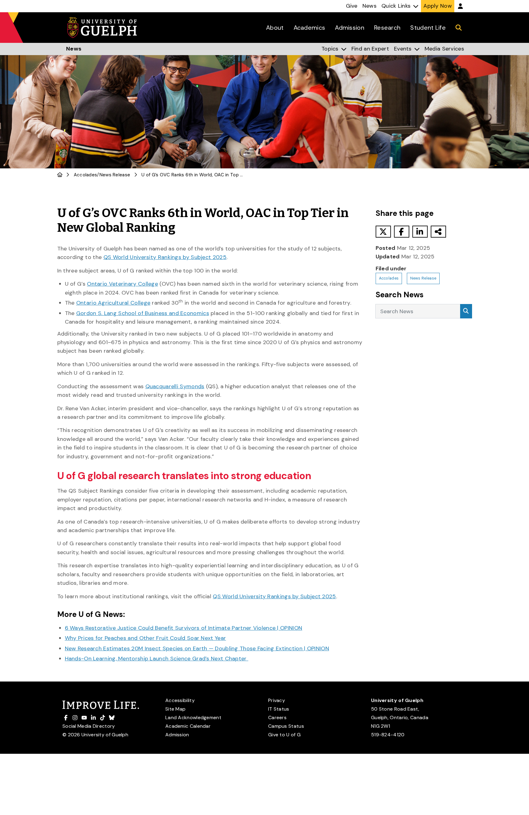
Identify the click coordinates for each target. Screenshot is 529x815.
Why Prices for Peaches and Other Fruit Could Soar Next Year (145, 638)
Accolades (85, 175)
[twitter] (383, 232)
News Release (114, 175)
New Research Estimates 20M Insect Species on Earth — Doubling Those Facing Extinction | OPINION (197, 648)
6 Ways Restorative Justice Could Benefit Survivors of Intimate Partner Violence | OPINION (183, 628)
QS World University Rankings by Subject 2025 (165, 257)
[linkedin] (420, 232)
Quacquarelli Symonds (174, 386)
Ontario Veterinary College (122, 283)
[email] (438, 232)
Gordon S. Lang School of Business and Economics (142, 313)
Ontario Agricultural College (113, 302)
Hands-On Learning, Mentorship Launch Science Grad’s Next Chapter (157, 658)
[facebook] (401, 232)
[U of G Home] (59, 175)
